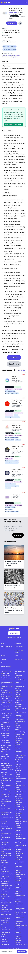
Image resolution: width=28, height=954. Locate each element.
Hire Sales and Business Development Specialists (19, 703)
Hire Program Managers (18, 892)
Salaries (3, 659)
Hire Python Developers (18, 683)
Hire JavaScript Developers (19, 739)
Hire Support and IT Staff (20, 709)
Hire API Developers (20, 755)
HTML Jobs (4, 862)
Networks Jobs (5, 837)
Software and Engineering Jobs (6, 748)
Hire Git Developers (20, 778)
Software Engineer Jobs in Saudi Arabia (7, 701)
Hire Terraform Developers (19, 799)
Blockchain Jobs (5, 929)
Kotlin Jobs (4, 939)
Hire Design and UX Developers (20, 846)
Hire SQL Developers (20, 712)
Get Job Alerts (14, 633)
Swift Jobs (4, 937)
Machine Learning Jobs (6, 802)
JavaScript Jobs (5, 794)
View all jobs (21, 370)
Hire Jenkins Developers (18, 850)
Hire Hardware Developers (19, 922)
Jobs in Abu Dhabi (6, 713)
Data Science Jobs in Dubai (7, 683)
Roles (2, 663)
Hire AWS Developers (21, 680)
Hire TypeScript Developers (19, 854)
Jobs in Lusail (5, 740)
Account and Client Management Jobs (6, 901)
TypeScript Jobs (5, 879)
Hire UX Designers (20, 895)
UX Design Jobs (5, 911)
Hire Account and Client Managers (19, 884)
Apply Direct (11, 23)
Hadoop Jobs (5, 944)
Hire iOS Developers (20, 914)
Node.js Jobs (5, 865)
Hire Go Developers (20, 838)
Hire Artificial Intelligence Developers (18, 770)
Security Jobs (5, 756)
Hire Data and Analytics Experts (20, 716)
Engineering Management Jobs (6, 884)
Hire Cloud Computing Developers (18, 692)
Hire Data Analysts (20, 762)
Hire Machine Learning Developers (20, 752)
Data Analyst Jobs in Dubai (7, 687)
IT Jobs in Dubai (5, 675)
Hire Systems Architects (18, 814)
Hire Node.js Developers (18, 835)
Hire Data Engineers (20, 792)
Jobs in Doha (5, 735)
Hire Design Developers (18, 937)
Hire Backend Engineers (18, 782)
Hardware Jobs (5, 932)
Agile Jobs (4, 783)
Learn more (18, 535)
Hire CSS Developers (21, 828)
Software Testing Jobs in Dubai (6, 727)
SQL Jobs (4, 772)
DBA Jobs (4, 934)
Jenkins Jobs (5, 876)
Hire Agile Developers (18, 724)
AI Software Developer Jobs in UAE (6, 692)
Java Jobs (4, 789)
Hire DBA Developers (21, 925)
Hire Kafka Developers (18, 888)
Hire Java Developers (21, 732)
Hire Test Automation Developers (21, 879)
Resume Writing (19, 646)
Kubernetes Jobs (6, 792)
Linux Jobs (4, 821)
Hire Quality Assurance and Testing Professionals (21, 819)
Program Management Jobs (6, 908)
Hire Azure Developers (18, 747)
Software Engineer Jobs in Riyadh (6, 705)
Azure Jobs (4, 799)
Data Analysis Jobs (6, 812)
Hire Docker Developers (18, 765)
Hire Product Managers (18, 867)
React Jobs (4, 831)
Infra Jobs (4, 894)
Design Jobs (4, 941)
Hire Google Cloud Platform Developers (20, 842)
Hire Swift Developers (18, 928)
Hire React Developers (18, 788)
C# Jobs (3, 844)
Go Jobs (3, 867)
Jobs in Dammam (6, 745)
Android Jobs (5, 892)
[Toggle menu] (26, 2)
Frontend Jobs (5, 842)
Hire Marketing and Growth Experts (20, 909)
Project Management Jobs (7, 786)
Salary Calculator (6, 666)
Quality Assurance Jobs (6, 915)
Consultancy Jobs (6, 847)
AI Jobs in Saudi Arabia (5, 710)
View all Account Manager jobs (9, 57)
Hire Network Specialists (18, 795)
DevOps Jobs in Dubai (5, 723)
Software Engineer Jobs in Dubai (6, 672)
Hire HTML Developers (18, 831)
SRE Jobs (4, 925)
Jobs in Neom (5, 738)
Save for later (14, 364)
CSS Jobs (4, 860)
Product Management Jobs (7, 888)
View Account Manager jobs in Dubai (11, 55)
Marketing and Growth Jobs (5, 921)
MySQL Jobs (4, 858)
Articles (3, 655)
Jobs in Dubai (5, 730)
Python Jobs (4, 754)
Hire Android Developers (18, 871)
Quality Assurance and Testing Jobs (6, 854)
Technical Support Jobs (6, 809)
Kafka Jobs (4, 905)
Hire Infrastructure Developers (20, 875)
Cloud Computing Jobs (6, 759)
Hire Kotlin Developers (18, 933)
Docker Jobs (4, 814)
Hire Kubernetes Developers (19, 735)
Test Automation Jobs (6, 897)
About (16, 655)
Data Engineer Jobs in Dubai (6, 679)
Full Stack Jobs (5, 918)
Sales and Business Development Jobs (6, 766)
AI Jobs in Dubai (5, 720)
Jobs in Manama (5, 742)
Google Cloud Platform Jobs (5, 870)
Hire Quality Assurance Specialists (18, 899)
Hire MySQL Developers (18, 824)
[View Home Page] (6, 2)
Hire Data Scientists (20, 785)
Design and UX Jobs (7, 874)
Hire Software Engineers (18, 676)
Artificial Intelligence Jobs (7, 818)
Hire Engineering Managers (19, 863)
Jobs (2, 643)
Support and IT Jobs (7, 769)
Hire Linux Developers (18, 775)
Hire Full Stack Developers (19, 904)
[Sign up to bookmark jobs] (20, 23)
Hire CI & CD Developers (18, 743)
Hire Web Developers (21, 944)
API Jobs (3, 805)
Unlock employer (14, 12)
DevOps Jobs (5, 763)
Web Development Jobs (20, 672)
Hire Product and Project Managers (20, 720)
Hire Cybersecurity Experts (20, 687)
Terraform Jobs (5, 840)
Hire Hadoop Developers (18, 941)
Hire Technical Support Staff (19, 758)
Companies (18, 643)
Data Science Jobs (6, 828)
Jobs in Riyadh (5, 733)
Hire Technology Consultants (19, 810)
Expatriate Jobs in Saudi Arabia (6, 697)
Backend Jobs (5, 826)
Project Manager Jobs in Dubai (6, 716)
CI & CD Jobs (5, 796)
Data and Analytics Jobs (6, 775)
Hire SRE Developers (20, 912)
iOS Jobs (3, 927)
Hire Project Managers (18, 728)
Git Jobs (3, 823)
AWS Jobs (4, 751)
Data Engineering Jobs (6, 834)
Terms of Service (19, 659)
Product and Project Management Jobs (7, 779)
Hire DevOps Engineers (18, 697)
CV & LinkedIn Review (19, 651)
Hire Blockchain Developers (19, 918)
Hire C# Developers (20, 807)
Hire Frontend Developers (18, 803)
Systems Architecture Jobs (7, 850)
